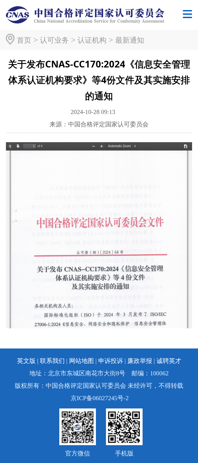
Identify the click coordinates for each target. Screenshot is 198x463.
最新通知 (129, 40)
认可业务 (54, 40)
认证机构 (92, 40)
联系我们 (52, 361)
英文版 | (27, 361)
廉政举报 (139, 361)
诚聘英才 (168, 361)
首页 (24, 40)
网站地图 (81, 361)
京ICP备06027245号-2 (100, 398)
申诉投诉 (110, 361)
